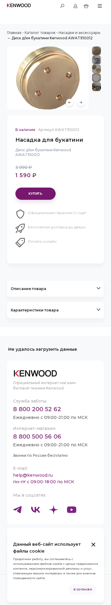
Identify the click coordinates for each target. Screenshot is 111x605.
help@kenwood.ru (33, 475)
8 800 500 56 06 (37, 436)
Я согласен (82, 589)
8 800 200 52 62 (37, 409)
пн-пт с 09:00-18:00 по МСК (43, 481)
